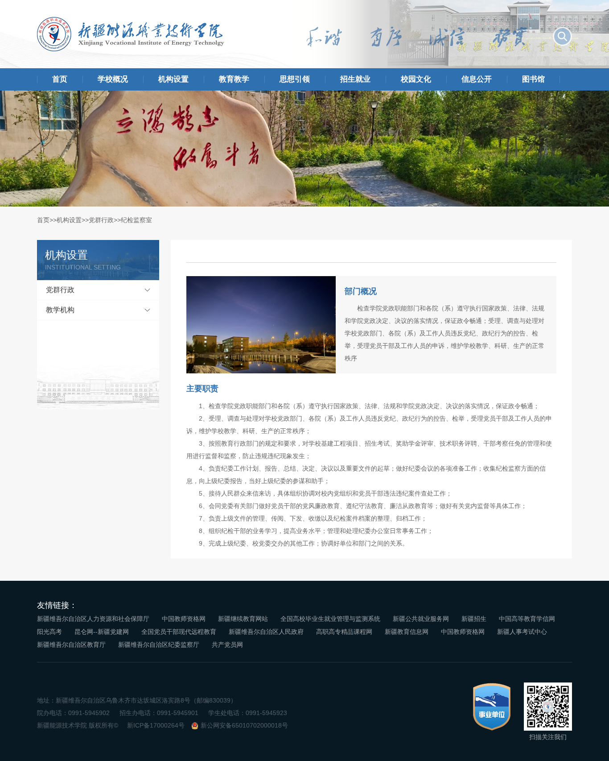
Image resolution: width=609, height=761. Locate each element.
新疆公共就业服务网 (421, 618)
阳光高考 (49, 631)
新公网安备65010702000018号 (244, 725)
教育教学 (234, 79)
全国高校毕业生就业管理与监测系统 (330, 618)
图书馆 (533, 79)
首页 (59, 79)
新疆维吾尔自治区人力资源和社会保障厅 (93, 618)
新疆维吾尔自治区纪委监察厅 (158, 644)
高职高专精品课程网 (344, 631)
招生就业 (355, 79)
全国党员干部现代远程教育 (178, 631)
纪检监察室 (136, 219)
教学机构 (60, 310)
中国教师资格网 (184, 618)
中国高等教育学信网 (527, 618)
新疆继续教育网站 (243, 618)
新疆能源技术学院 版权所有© (77, 725)
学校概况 (113, 79)
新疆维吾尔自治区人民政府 (266, 631)
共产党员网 (227, 644)
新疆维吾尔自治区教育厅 (71, 644)
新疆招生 (473, 618)
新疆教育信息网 (406, 631)
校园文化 (416, 79)
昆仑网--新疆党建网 (101, 631)
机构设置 (173, 79)
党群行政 (101, 219)
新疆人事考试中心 (522, 631)
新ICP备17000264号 (156, 725)
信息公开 (476, 79)
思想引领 (295, 79)
